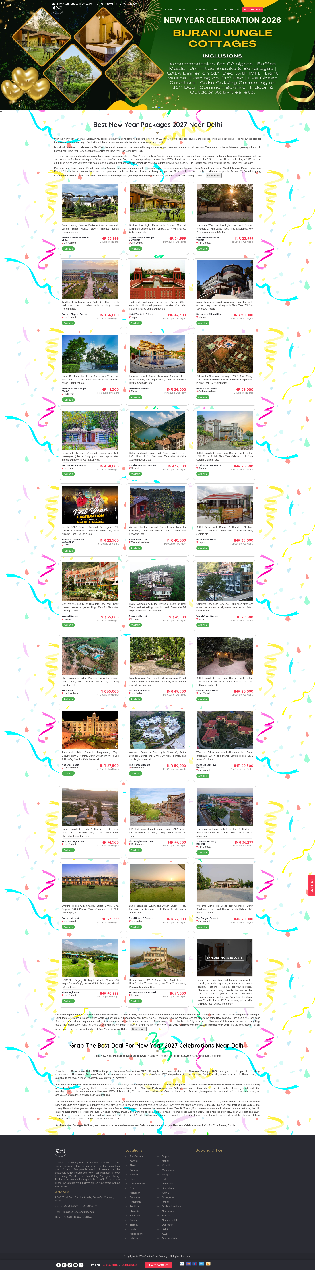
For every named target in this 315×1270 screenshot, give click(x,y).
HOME (58, 1217)
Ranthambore (137, 1183)
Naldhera (135, 1174)
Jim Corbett (136, 1156)
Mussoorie (168, 1169)
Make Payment (253, 9)
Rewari (166, 1215)
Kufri (164, 1179)
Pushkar (134, 1206)
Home (168, 9)
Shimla (133, 1165)
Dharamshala (169, 1238)
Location (200, 9)
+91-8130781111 (109, 3)
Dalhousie (167, 1183)
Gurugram (168, 1197)
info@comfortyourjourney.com (75, 3)
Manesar (135, 1192)
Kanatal (134, 1169)
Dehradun (167, 1224)
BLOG (77, 1217)
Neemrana (168, 1210)
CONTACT (88, 1217)
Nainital (134, 1220)
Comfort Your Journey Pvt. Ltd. (72, 1162)
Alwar (165, 1233)
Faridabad (135, 1215)
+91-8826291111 (131, 3)
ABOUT (68, 1217)
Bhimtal (134, 1224)
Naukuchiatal (169, 1220)
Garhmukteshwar (172, 1206)
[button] (153, 107)
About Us (183, 9)
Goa (132, 1188)
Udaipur (134, 1238)
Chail (132, 1179)
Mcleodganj (136, 1233)
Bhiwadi (134, 1210)
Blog (216, 9)
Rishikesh (135, 1201)
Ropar (165, 1201)
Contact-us (232, 9)
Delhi (165, 1229)
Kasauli (134, 1160)
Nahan (166, 1160)
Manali (166, 1165)
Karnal (165, 1192)
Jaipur (165, 1156)
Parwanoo (135, 1197)
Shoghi (166, 1174)
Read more (213, 175)
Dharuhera (168, 1188)
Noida (133, 1229)
